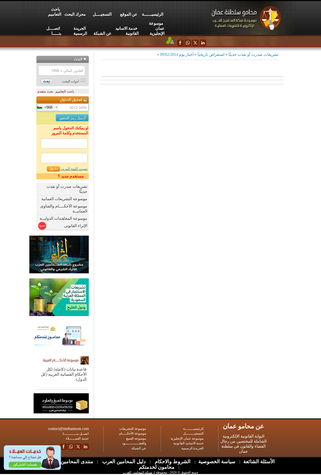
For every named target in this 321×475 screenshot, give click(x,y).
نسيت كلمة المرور (74, 169)
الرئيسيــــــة (152, 14)
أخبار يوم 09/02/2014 (177, 54)
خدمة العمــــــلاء (77, 438)
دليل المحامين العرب (123, 461)
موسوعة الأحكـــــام (132, 433)
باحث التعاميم (54, 11)
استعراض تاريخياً (211, 54)
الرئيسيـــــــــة (193, 428)
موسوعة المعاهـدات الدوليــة (63, 218)
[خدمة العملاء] (170, 40)
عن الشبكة (103, 33)
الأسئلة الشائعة (259, 461)
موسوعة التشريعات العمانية (64, 199)
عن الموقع (128, 14)
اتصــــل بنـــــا (53, 30)
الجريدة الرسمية (80, 30)
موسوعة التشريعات (132, 428)
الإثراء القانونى (75, 226)
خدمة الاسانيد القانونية (127, 30)
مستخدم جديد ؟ (71, 176)
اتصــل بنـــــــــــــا (76, 434)
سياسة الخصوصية (216, 461)
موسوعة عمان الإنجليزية (157, 28)
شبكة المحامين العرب (137, 472)
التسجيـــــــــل (193, 433)
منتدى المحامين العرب (69, 461)
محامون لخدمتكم (157, 467)
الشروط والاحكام (172, 461)
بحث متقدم (45, 91)
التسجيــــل (102, 14)
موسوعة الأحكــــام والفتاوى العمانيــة (63, 208)
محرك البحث (75, 14)
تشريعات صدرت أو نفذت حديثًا (253, 54)
